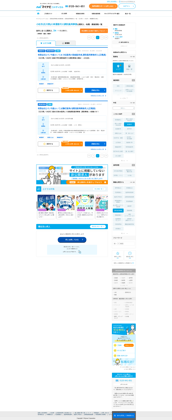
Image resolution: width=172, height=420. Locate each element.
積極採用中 (118, 147)
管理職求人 (118, 120)
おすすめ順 (47, 43)
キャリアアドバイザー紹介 (112, 13)
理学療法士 (41, 414)
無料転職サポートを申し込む (103, 6)
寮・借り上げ (129, 133)
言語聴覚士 (58, 414)
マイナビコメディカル (42, 18)
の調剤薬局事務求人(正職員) (67, 108)
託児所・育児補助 (129, 137)
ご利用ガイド (48, 13)
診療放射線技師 (88, 414)
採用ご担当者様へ (112, 1)
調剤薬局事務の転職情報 (56, 18)
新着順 (67, 43)
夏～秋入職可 (129, 151)
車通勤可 (129, 124)
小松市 (86, 18)
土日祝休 (118, 142)
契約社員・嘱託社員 (129, 170)
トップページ (38, 13)
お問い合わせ (105, 413)
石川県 (81, 18)
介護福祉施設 (129, 86)
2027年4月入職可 (118, 151)
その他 (129, 175)
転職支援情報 (96, 13)
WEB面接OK (129, 147)
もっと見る (123, 98)
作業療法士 (49, 414)
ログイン (126, 6)
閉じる (123, 160)
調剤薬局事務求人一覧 (71, 18)
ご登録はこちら (128, 345)
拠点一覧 (128, 13)
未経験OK (118, 129)
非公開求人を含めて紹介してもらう (93, 31)
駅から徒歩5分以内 (129, 119)
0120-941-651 (75, 6)
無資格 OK (129, 142)
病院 (118, 86)
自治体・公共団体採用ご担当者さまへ (61, 413)
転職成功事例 (80, 13)
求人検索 (64, 13)
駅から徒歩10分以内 (118, 124)
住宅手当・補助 (118, 138)
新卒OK (129, 129)
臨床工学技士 (78, 414)
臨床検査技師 (68, 414)
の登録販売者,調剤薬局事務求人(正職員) (72, 55)
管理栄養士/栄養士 (100, 414)
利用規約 (96, 413)
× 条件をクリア (123, 46)
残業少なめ (118, 133)
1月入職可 (118, 156)
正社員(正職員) (118, 171)
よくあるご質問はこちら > (130, 369)
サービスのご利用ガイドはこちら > (128, 367)
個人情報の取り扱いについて (83, 413)
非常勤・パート (118, 175)
